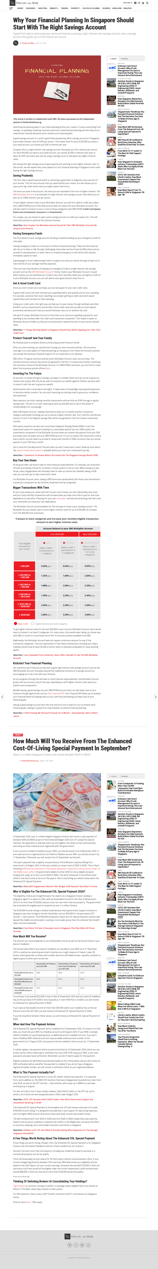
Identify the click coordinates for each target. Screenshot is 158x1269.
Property (75, 8)
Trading (64, 8)
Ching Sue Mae (28, 43)
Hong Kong (117, 8)
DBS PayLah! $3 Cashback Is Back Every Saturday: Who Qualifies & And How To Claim (131, 142)
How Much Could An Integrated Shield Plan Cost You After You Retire (130, 1028)
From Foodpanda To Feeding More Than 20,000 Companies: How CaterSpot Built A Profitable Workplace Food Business (131, 788)
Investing (42, 8)
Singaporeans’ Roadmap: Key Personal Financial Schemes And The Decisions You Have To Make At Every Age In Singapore (131, 116)
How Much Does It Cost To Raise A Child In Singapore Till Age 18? (131, 192)
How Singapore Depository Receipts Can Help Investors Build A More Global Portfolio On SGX (131, 102)
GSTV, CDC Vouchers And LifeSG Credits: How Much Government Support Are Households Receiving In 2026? (129, 179)
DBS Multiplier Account (23, 194)
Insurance (30, 8)
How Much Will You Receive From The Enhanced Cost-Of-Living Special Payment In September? (131, 130)
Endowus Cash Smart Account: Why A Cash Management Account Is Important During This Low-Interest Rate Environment (130, 70)
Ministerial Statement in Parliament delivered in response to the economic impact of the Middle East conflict (56, 870)
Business (106, 8)
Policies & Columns (91, 8)
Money (20, 8)
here (48, 368)
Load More (79, 1224)
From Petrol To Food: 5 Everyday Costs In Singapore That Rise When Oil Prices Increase (53, 929)
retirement (62, 498)
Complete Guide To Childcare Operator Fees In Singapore (131, 976)
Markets (54, 8)
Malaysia (128, 8)
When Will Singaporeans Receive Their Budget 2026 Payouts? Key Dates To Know (60, 886)
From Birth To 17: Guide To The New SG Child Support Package (130, 153)
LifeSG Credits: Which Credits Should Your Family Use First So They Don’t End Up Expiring (131, 1017)
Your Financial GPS (56, 693)
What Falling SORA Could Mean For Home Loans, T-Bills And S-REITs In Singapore (131, 1006)
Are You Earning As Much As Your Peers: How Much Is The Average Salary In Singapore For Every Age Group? (131, 925)
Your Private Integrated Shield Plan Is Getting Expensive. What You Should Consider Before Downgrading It (130, 1041)
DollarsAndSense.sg (30, 760)
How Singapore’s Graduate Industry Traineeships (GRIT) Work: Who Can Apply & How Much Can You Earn (130, 165)
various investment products (30, 450)
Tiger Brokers (19, 1185)
